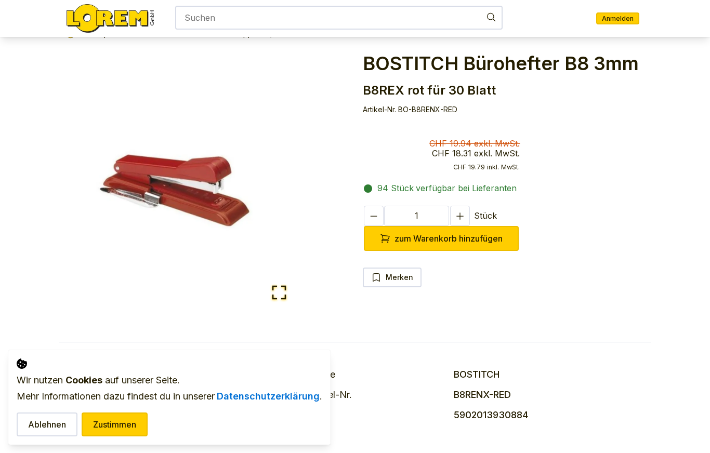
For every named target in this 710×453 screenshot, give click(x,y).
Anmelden (618, 18)
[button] (182, 183)
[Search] (491, 17)
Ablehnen (47, 424)
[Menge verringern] (374, 216)
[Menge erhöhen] (460, 216)
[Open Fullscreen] (279, 293)
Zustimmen (114, 424)
